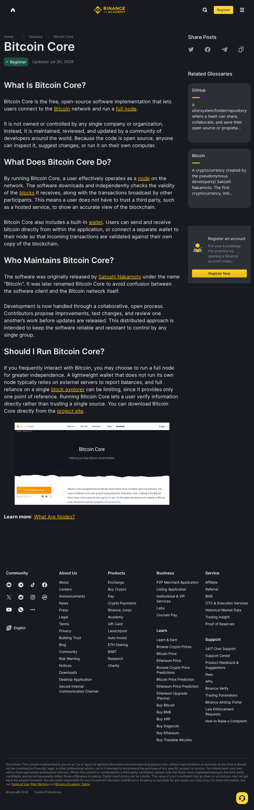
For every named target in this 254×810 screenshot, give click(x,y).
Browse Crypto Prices (174, 647)
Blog (62, 645)
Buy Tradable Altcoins (174, 740)
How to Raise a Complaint (226, 721)
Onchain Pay (167, 615)
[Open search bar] (203, 9)
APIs (209, 681)
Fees (209, 674)
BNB (209, 596)
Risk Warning (69, 658)
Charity (114, 665)
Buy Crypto (117, 589)
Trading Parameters (221, 695)
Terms (64, 624)
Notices (65, 665)
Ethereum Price (169, 660)
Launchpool (117, 631)
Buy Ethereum (168, 733)
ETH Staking (118, 645)
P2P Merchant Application (177, 582)
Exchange (116, 582)
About (64, 582)
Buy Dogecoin (168, 726)
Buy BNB (164, 712)
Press (63, 610)
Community (68, 651)
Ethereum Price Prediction (177, 686)
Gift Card (115, 624)
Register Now (219, 273)
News (63, 603)
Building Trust (70, 638)
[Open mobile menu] (242, 9)
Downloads (68, 672)
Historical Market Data (223, 610)
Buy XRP (163, 719)
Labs (160, 608)
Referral (211, 589)
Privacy (65, 631)
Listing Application (171, 589)
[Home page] (109, 10)
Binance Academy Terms (72, 784)
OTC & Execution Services (226, 603)
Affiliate (211, 582)
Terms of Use (20, 784)
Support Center (217, 655)
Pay (111, 596)
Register (223, 10)
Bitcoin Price (167, 653)
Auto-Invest (117, 638)
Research (115, 658)
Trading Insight (217, 617)
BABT (112, 651)
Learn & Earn (167, 640)
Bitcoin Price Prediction (175, 679)
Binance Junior (120, 610)
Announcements (72, 596)
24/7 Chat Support (220, 649)
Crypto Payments (122, 603)
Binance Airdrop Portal (223, 702)
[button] (242, 10)
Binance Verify (216, 688)
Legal (63, 617)
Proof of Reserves (219, 624)
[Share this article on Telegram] (224, 50)
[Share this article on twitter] (191, 50)
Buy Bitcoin (166, 705)
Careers (65, 589)
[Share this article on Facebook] (208, 50)
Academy (115, 617)
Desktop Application (75, 679)
